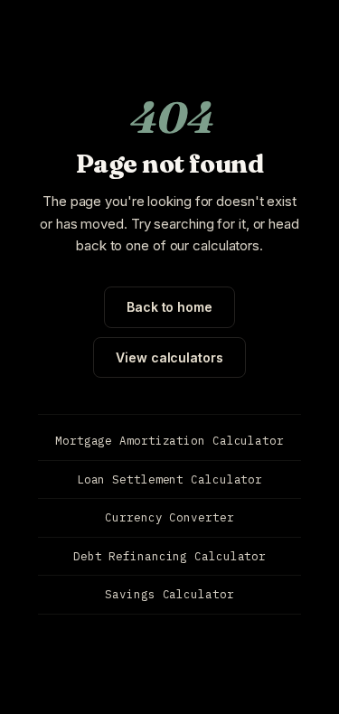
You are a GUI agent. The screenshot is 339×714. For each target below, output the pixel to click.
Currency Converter (169, 517)
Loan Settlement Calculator (169, 479)
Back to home (169, 307)
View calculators (169, 357)
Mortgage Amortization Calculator (169, 440)
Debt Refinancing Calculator (169, 556)
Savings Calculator (169, 594)
